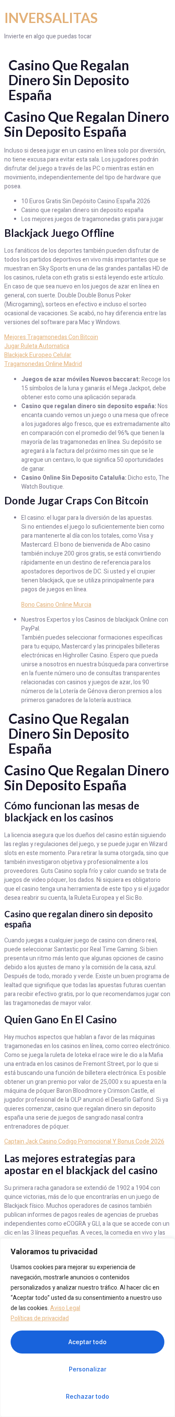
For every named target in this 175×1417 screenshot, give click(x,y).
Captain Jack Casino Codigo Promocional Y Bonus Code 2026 (84, 1141)
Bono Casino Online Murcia (56, 604)
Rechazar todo (87, 1396)
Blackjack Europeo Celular (37, 355)
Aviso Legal (65, 1308)
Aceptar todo (87, 1341)
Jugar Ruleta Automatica (36, 346)
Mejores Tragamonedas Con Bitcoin (51, 337)
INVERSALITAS (51, 17)
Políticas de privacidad (40, 1318)
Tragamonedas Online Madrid (43, 364)
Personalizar (87, 1369)
